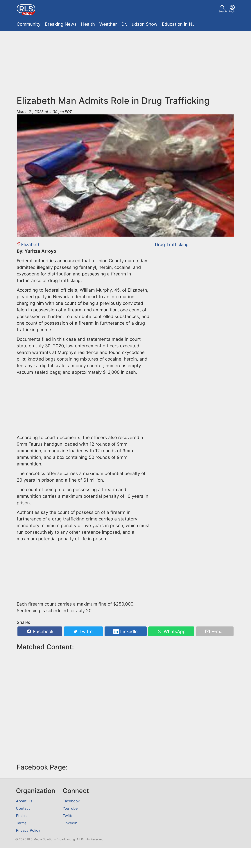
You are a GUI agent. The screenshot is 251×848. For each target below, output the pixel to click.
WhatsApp (174, 631)
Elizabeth (30, 244)
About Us (24, 801)
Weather (108, 24)
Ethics (21, 816)
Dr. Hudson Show (139, 24)
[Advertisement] (125, 65)
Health (88, 24)
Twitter (86, 631)
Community (28, 24)
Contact (23, 808)
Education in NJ (178, 24)
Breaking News (61, 24)
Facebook (42, 631)
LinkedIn (128, 631)
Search (223, 11)
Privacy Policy (28, 830)
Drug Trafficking (172, 244)
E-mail (217, 631)
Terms (21, 823)
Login (232, 11)
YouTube (70, 808)
